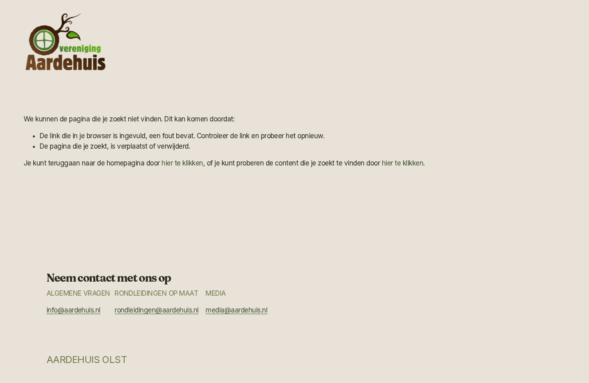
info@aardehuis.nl (73, 310)
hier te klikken (182, 163)
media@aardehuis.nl (236, 310)
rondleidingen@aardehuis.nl (157, 310)
